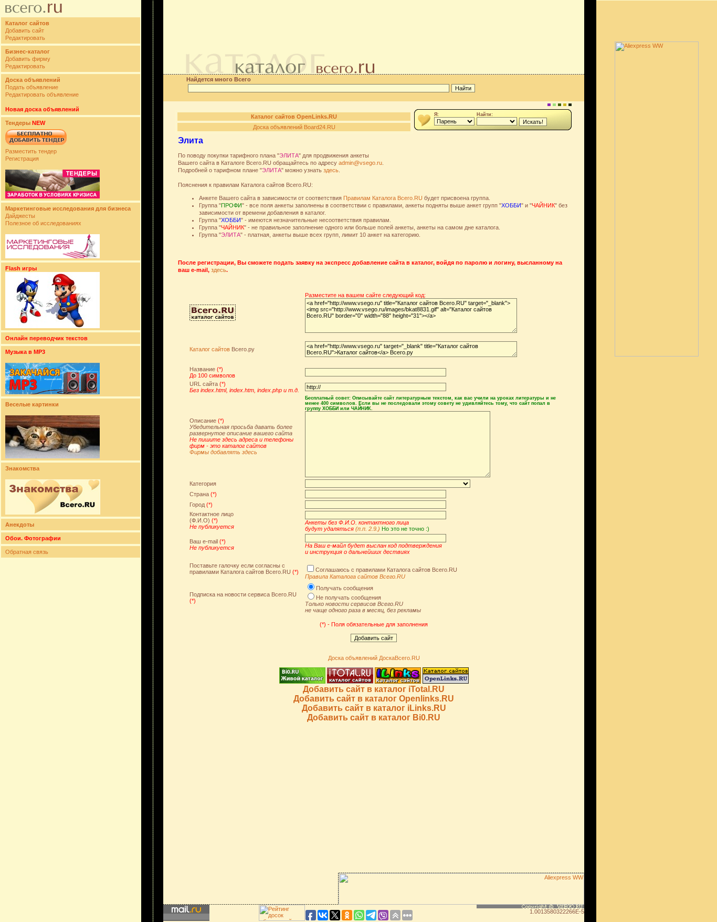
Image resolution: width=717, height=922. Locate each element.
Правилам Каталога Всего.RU (383, 198)
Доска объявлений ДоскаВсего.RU (374, 658)
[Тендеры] (52, 196)
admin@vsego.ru (360, 163)
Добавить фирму (27, 59)
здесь (331, 170)
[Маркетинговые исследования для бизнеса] (52, 256)
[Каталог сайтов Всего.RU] (212, 319)
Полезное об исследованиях (43, 223)
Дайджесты (20, 216)
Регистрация (22, 158)
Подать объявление (31, 87)
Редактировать (25, 38)
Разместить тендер (31, 151)
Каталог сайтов (209, 349)
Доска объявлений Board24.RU (294, 127)
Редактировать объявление (42, 94)
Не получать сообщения (348, 597)
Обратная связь (26, 552)
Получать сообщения (344, 588)
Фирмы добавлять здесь (223, 452)
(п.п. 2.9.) (367, 529)
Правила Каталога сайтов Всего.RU (355, 576)
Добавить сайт (24, 30)
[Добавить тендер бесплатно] (36, 145)
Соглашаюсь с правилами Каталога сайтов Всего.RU (386, 570)
